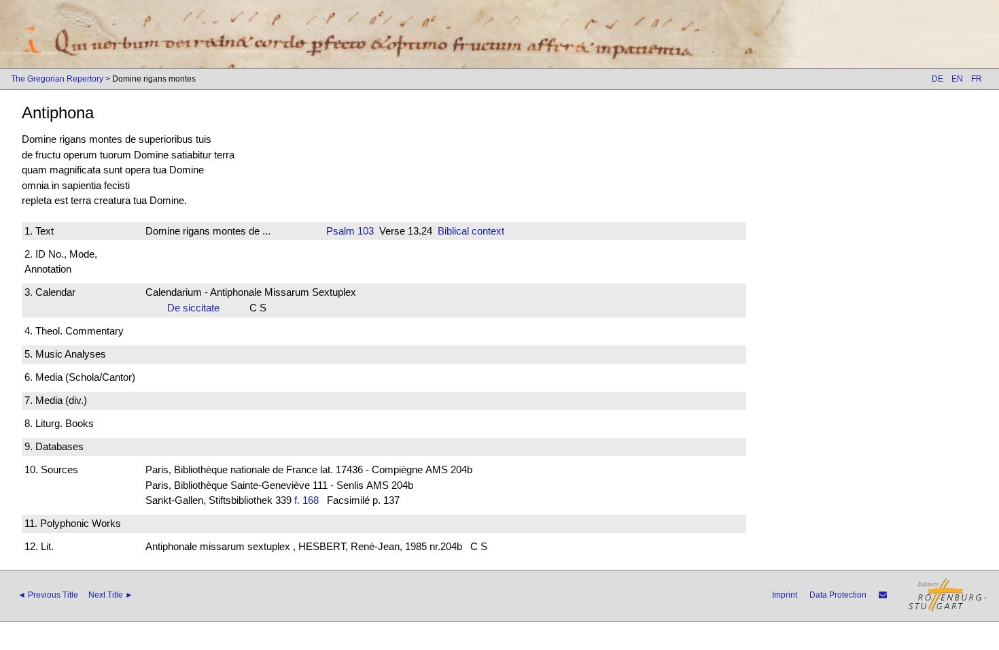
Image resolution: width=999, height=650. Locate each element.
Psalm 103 (350, 231)
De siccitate (197, 307)
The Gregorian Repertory (57, 79)
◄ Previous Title (48, 595)
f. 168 (306, 500)
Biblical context (471, 231)
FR (976, 79)
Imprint (784, 595)
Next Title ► (110, 595)
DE (937, 79)
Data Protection (837, 595)
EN (957, 79)
